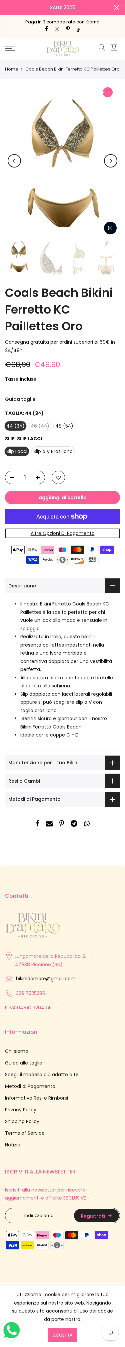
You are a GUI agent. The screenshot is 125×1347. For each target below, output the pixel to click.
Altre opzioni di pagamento (63, 533)
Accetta (62, 1335)
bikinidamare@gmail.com (46, 978)
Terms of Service (25, 1133)
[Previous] (14, 160)
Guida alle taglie (23, 1062)
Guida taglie (20, 399)
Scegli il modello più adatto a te (42, 1074)
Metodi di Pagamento (30, 1086)
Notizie (12, 1144)
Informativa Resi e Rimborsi (36, 1098)
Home (11, 69)
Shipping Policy (22, 1121)
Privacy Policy (20, 1109)
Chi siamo (16, 1051)
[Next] (110, 160)
